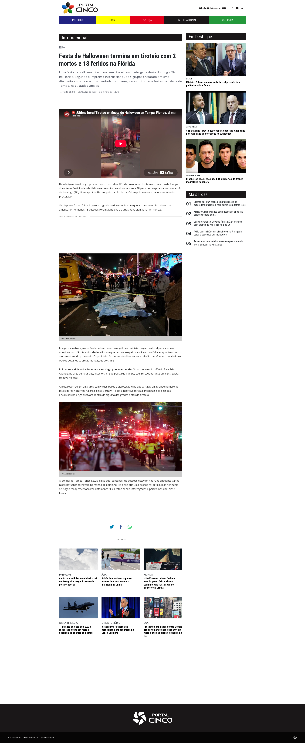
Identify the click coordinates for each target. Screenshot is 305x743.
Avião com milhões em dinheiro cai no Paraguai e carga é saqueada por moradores (78, 581)
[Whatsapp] (129, 526)
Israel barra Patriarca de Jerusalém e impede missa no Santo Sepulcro (118, 629)
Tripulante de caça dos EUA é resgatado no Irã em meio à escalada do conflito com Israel (76, 629)
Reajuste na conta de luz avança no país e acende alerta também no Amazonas (218, 243)
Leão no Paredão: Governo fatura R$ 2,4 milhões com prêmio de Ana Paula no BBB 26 (218, 223)
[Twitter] (112, 526)
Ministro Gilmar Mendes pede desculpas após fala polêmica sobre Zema (218, 213)
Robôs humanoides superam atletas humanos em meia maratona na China (117, 581)
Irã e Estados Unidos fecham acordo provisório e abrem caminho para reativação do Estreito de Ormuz (159, 583)
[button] (242, 8)
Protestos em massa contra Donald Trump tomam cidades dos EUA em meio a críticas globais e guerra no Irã (163, 631)
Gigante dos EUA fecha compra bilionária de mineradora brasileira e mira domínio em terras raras (220, 203)
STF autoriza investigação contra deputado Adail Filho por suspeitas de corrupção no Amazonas (215, 132)
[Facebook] (121, 526)
